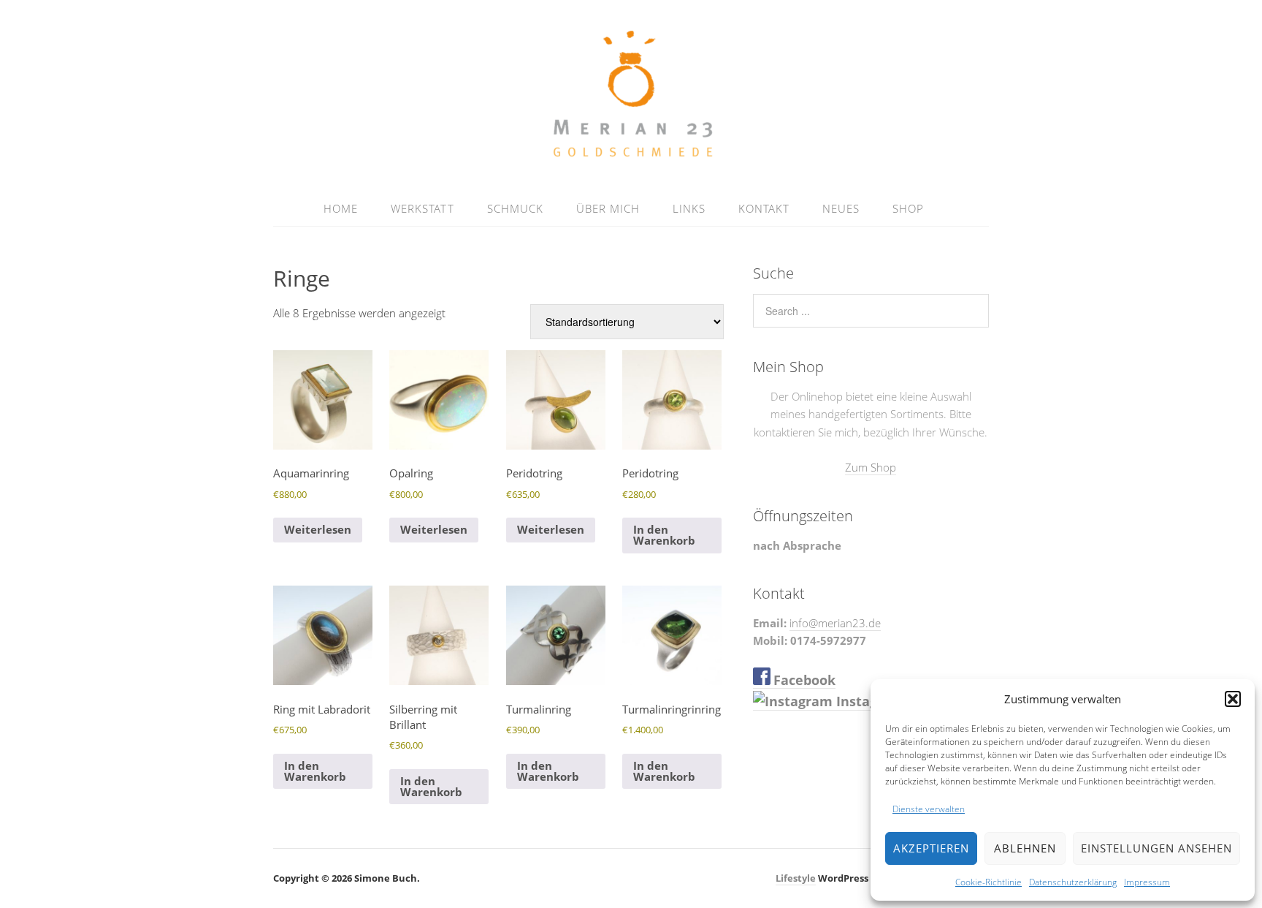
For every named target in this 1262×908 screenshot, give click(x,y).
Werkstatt (422, 208)
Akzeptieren (931, 848)
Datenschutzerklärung (1073, 882)
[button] (1232, 699)
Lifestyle (796, 878)
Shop (908, 208)
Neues (841, 208)
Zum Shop (870, 467)
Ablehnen (1025, 848)
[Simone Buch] (631, 155)
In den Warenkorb (664, 535)
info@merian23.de (835, 623)
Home (341, 208)
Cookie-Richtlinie (988, 882)
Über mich (608, 208)
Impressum (1147, 882)
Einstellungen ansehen (1156, 848)
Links (689, 208)
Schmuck (515, 208)
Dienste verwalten (928, 809)
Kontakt (763, 208)
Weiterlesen (317, 529)
